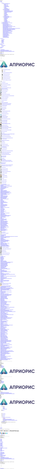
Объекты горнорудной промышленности (7, 30)
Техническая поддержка (3, 462)
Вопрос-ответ (1, 461)
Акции (1, 447)
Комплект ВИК (6, 18)
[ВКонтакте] (0, 440)
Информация (1, 453)
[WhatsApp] (5, 440)
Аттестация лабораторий (4, 22)
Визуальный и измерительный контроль (7, 25)
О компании (3, 39)
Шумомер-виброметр (6, 16)
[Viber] (4, 440)
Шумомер (5, 15)
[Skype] (6, 440)
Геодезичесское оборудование (6, 3)
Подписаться (2, 444)
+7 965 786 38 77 (7, 51)
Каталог (1, 446)
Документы (1, 454)
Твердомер (5, 19)
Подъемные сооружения (6, 34)
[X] (3, 440)
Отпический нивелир (6, 6)
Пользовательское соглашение (3, 455)
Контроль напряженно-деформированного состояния (9, 26)
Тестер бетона (6, 20)
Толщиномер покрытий (7, 21)
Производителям (2, 457)
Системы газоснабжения (6, 35)
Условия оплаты (2, 459)
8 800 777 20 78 (6, 50)
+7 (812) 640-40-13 (2, 49)
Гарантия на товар (2, 460)
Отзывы (1, 452)
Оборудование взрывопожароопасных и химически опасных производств (11, 28)
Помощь (1, 458)
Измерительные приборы (6, 9)
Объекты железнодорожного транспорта (7, 31)
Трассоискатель (6, 8)
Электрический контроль (6, 37)
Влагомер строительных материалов (8, 11)
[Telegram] (7, 440)
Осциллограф (5, 14)
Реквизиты (3, 41)
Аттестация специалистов (5, 23)
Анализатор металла (6, 17)
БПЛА (5, 4)
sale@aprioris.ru (3, 428)
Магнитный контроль (5, 27)
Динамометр (5, 12)
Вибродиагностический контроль (7, 24)
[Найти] (0, 371)
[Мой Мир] (2, 440)
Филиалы (1, 450)
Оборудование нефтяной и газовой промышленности (9, 29)
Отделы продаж (3, 45)
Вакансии (3, 42)
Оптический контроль (5, 33)
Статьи (1, 456)
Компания (1, 448)
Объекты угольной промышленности (7, 32)
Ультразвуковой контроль (6, 36)
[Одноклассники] (1, 440)
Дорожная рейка (6, 5)
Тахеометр (5, 7)
